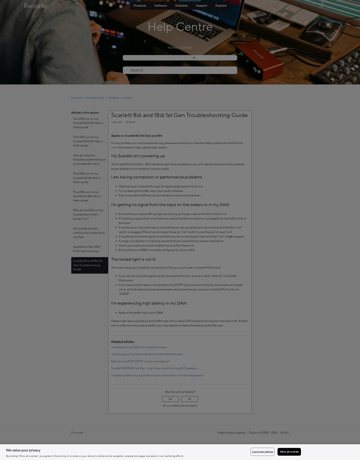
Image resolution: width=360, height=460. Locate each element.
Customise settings (262, 451)
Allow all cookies (289, 451)
